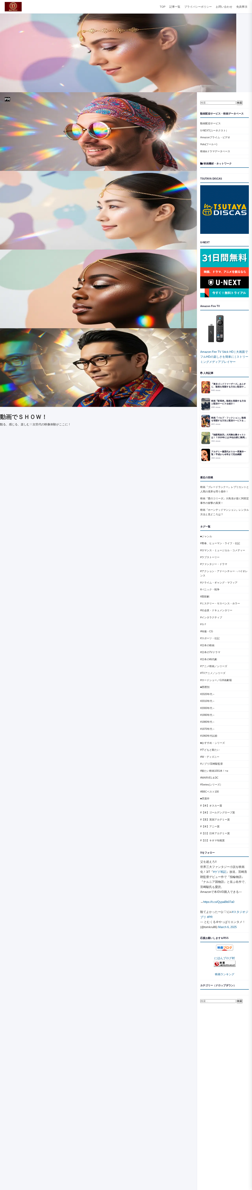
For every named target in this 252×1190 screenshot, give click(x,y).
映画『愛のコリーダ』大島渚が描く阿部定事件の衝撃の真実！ (224, 500)
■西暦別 (204, 687)
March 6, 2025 (227, 927)
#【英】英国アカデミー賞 (215, 819)
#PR (210, 917)
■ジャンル (206, 536)
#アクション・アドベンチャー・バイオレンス (224, 573)
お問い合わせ (224, 6)
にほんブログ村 (224, 958)
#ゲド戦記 (219, 871)
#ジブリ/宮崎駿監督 (211, 763)
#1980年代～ (207, 721)
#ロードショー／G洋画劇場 (216, 680)
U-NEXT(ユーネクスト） (214, 130)
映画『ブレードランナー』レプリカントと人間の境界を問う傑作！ (224, 489)
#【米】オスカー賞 (211, 805)
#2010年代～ (207, 701)
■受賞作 (204, 798)
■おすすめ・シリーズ (212, 742)
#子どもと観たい (210, 749)
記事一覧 (174, 6)
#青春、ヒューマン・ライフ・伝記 (220, 543)
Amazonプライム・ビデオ (215, 137)
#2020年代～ (207, 694)
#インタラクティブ (211, 617)
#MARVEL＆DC (209, 777)
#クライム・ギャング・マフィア (218, 582)
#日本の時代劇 (208, 659)
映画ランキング (224, 974)
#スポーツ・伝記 (210, 638)
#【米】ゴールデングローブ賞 (217, 812)
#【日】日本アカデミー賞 (215, 833)
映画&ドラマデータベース (215, 151)
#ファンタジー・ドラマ (213, 564)
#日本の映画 (207, 645)
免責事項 (241, 6)
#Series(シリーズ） (211, 784)
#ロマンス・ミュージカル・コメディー (222, 550)
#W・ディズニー (209, 756)
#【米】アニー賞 (210, 826)
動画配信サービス (210, 123)
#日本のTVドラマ (210, 652)
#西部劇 (204, 596)
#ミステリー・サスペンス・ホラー (220, 603)
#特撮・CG (206, 631)
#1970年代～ (207, 728)
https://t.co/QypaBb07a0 (218, 901)
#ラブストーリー (210, 557)
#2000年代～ (207, 708)
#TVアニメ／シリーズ (212, 673)
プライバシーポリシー (198, 6)
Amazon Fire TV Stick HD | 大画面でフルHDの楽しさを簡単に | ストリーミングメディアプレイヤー (224, 356)
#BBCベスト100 (209, 791)
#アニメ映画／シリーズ (213, 666)
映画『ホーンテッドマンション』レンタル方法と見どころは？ (224, 512)
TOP (162, 6)
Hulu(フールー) (208, 144)
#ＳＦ (203, 624)
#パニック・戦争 (210, 589)
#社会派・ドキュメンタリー (216, 610)
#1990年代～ (207, 714)
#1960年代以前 (208, 735)
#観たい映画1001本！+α (214, 770)
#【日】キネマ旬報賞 (212, 840)
